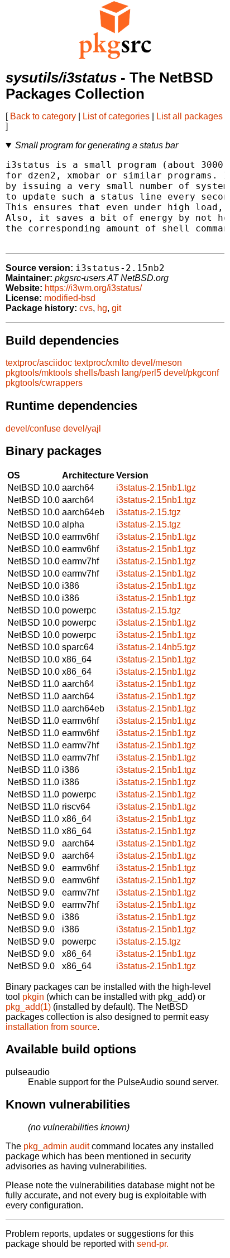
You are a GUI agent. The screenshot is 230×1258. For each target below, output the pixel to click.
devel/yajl (82, 428)
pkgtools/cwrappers (44, 383)
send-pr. (153, 1244)
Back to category (43, 116)
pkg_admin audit (56, 1146)
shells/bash (96, 373)
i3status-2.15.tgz (148, 512)
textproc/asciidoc (39, 362)
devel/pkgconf (191, 373)
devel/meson (156, 362)
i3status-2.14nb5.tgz (156, 647)
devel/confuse (33, 428)
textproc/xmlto (101, 362)
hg (102, 308)
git (116, 308)
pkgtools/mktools (39, 373)
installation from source (51, 1027)
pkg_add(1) (28, 1007)
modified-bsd (69, 298)
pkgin (33, 996)
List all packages (189, 116)
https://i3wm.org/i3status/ (93, 288)
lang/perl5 (141, 373)
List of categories (116, 116)
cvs (86, 308)
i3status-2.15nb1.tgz (156, 487)
